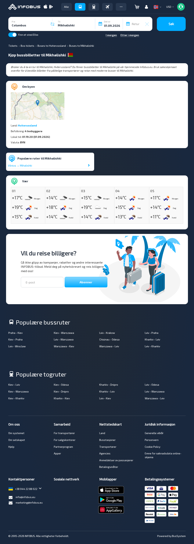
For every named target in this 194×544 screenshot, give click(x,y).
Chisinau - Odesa (109, 339)
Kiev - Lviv (14, 384)
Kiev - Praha (15, 339)
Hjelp (11, 446)
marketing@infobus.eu (29, 502)
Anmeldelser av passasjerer (116, 460)
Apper (57, 453)
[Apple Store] (45, 6)
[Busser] (80, 7)
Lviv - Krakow (107, 332)
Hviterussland (27, 125)
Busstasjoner (107, 439)
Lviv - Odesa (152, 384)
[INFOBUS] (24, 7)
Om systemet (16, 433)
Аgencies (104, 453)
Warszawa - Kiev (64, 346)
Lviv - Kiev (105, 398)
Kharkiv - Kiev (62, 398)
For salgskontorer (64, 439)
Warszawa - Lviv (109, 346)
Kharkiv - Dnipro (108, 384)
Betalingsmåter (108, 466)
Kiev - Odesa (61, 384)
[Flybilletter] (107, 7)
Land (102, 433)
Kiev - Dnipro (61, 391)
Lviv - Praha (151, 332)
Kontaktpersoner (21, 479)
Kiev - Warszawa (64, 332)
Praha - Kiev (15, 332)
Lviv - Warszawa (64, 339)
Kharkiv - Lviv (152, 339)
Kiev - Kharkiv (16, 398)
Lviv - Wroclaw (17, 346)
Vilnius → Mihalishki (20, 165)
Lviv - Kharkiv (152, 346)
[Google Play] (51, 6)
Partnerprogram (63, 446)
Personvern (152, 439)
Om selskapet (16, 439)
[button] (121, 7)
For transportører (64, 433)
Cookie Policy (152, 446)
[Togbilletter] (93, 7)
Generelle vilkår (154, 433)
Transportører (107, 446)
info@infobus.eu (25, 497)
